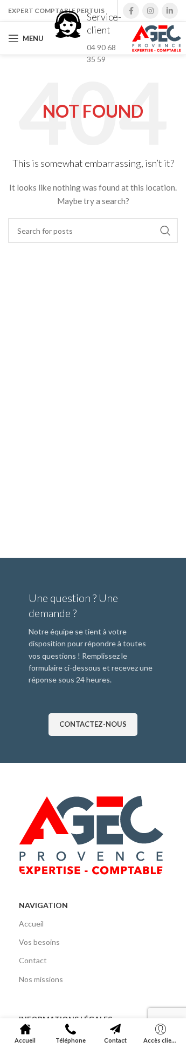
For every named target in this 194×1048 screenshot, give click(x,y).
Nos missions (41, 979)
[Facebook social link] (131, 11)
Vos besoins (39, 941)
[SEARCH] (165, 230)
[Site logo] (156, 37)
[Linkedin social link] (170, 11)
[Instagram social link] (150, 11)
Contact (33, 960)
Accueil (31, 923)
